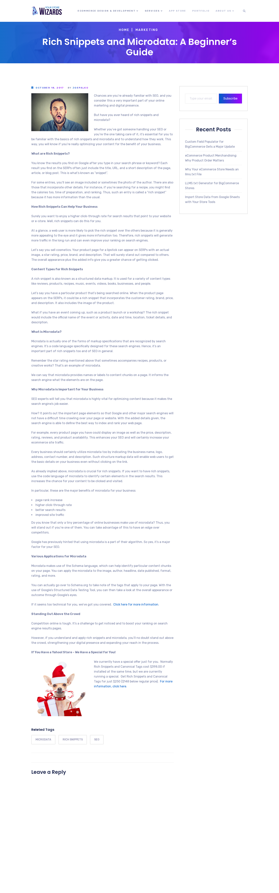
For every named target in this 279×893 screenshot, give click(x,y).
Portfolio (201, 10)
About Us (223, 10)
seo (96, 739)
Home (124, 30)
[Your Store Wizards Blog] (46, 11)
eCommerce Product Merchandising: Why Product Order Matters (211, 158)
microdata (43, 739)
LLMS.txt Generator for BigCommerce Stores (212, 185)
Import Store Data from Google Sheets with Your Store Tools (212, 199)
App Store (177, 10)
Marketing (147, 30)
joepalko (80, 87)
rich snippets (73, 739)
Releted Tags (42, 729)
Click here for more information (135, 604)
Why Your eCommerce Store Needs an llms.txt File (212, 172)
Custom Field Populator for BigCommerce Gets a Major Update (210, 144)
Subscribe (230, 98)
